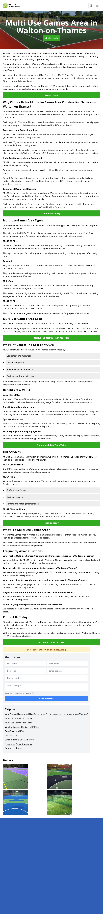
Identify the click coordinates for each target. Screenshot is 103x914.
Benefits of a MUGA (14, 731)
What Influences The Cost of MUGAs (22, 727)
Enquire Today (51, 522)
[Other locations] (91, 5)
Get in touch (51, 38)
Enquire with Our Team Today (51, 445)
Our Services (11, 735)
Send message (46, 698)
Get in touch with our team (51, 642)
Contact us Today (51, 213)
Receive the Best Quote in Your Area (51, 337)
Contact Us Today (13, 748)
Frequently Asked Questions (18, 744)
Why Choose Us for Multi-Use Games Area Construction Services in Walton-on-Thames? (46, 714)
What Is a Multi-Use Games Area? (20, 739)
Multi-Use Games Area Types (18, 718)
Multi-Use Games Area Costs (18, 722)
